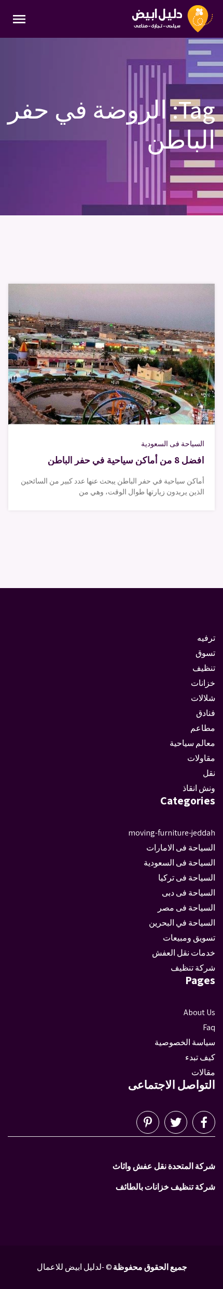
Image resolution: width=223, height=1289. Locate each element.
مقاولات (201, 758)
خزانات (203, 683)
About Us (199, 1012)
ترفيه (206, 638)
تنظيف (203, 668)
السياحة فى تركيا (186, 877)
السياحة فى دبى (188, 892)
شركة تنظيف (193, 967)
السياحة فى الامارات (180, 847)
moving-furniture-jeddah (171, 832)
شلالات (203, 698)
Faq (209, 1027)
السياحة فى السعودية (172, 443)
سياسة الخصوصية (185, 1042)
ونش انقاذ (199, 788)
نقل (209, 773)
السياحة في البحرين (182, 922)
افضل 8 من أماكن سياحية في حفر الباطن (126, 460)
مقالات (203, 1072)
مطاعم (202, 728)
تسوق (205, 653)
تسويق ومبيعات (189, 937)
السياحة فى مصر (186, 907)
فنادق (205, 713)
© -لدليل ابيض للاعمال (74, 1267)
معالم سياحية (192, 743)
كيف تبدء (200, 1057)
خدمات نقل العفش (183, 952)
